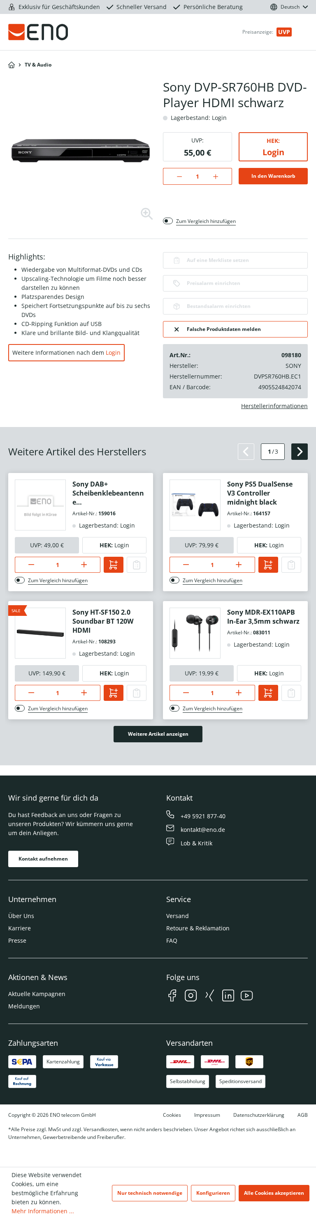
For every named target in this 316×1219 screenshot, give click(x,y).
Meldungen (24, 1006)
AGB (302, 1114)
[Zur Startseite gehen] (56, 32)
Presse (17, 940)
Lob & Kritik (196, 843)
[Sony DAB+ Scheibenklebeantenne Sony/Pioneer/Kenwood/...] (40, 505)
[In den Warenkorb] (113, 565)
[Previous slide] (246, 451)
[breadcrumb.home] (11, 65)
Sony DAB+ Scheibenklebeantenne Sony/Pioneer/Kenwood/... (109, 493)
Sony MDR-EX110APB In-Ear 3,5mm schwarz (263, 617)
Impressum (207, 1114)
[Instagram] (191, 996)
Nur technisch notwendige (149, 1192)
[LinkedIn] (228, 996)
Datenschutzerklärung (258, 1114)
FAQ (171, 940)
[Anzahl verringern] (175, 176)
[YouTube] (247, 996)
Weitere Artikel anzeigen (158, 733)
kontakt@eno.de (203, 829)
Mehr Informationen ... (43, 1211)
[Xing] (210, 996)
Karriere (19, 928)
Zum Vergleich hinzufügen (206, 221)
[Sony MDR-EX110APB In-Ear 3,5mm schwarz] (195, 633)
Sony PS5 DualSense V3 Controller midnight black (260, 493)
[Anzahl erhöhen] (220, 176)
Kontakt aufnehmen (43, 858)
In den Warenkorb (273, 175)
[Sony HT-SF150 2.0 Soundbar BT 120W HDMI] (40, 633)
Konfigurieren (213, 1192)
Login (273, 152)
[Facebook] (172, 996)
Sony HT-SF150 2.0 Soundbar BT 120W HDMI (102, 621)
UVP (284, 32)
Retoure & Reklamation (198, 928)
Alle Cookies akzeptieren (274, 1192)
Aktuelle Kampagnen (36, 994)
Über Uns (21, 916)
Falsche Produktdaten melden (224, 329)
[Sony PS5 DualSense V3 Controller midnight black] (195, 505)
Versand (177, 916)
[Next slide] (299, 451)
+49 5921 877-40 (203, 816)
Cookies (172, 1114)
